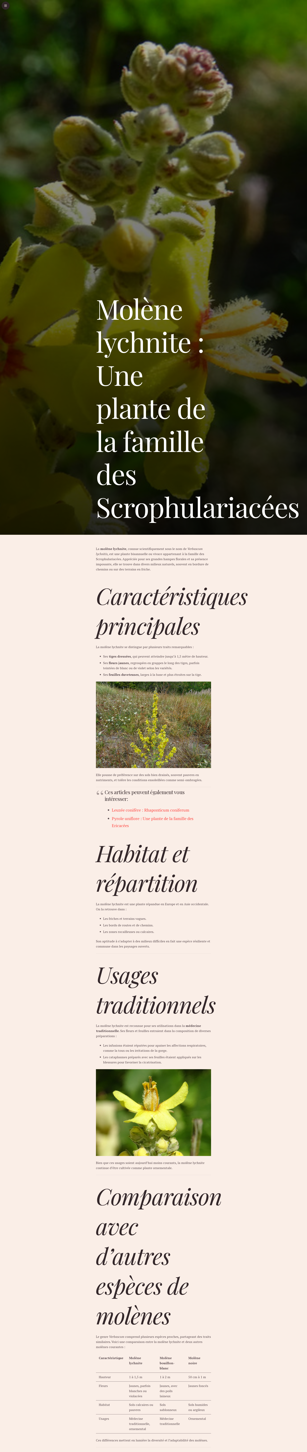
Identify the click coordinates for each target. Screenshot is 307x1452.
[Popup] (6, 6)
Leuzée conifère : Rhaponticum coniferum (150, 810)
